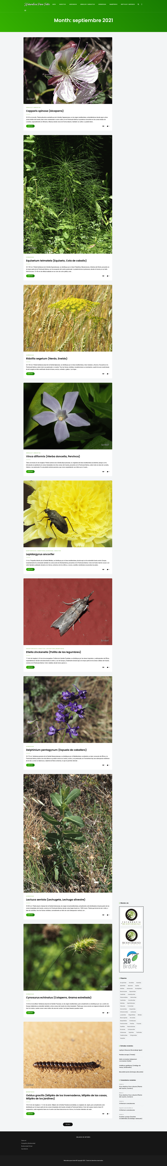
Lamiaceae (133, 1012)
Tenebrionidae (123, 1035)
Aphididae (122, 985)
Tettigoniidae (133, 1035)
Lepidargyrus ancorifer (40, 554)
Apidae (137, 985)
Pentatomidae (123, 1023)
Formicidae (130, 1006)
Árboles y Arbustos (87, 4)
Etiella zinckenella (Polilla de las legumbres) (53, 652)
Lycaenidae (123, 1015)
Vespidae (122, 1038)
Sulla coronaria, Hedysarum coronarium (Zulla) (128, 1060)
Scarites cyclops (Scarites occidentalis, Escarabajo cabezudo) (130, 1117)
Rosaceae (122, 1029)
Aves (54, 4)
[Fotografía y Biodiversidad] (131, 917)
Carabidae (122, 994)
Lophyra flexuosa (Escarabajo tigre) (130, 1050)
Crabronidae (133, 997)
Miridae (140, 1015)
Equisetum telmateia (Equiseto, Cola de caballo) (56, 260)
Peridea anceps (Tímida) (127, 1055)
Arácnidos (73, 4)
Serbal (120, 1084)
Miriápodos (30, 1092)
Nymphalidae (123, 1021)
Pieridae (132, 1023)
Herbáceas (102, 4)
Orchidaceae (132, 1021)
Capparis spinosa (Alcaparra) (45, 111)
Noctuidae (132, 1018)
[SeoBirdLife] (131, 960)
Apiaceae (130, 985)
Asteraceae (130, 988)
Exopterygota (31, 551)
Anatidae (138, 982)
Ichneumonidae (124, 1012)
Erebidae (122, 1003)
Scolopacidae (131, 1029)
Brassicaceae (123, 991)
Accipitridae (123, 982)
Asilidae (122, 988)
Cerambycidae (131, 994)
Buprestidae (133, 991)
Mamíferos (113, 4)
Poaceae (139, 1023)
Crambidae (123, 1000)
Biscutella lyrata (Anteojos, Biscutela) (131, 1072)
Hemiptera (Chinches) (45, 551)
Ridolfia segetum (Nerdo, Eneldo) (46, 358)
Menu (25, 10)
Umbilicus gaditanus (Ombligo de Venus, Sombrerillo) (130, 1066)
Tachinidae (139, 1032)
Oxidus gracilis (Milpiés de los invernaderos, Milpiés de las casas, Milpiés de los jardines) (66, 1097)
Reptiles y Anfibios (128, 4)
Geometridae (123, 1009)
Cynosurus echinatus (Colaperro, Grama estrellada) (59, 997)
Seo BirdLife (24, 1149)
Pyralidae (122, 1026)
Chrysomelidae (124, 997)
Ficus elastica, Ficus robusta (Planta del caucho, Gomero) (130, 1087)
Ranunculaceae (131, 1026)
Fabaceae (122, 1006)
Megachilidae (131, 1015)
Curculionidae (131, 1000)
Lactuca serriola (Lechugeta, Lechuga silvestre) (55, 899)
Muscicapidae (123, 1018)
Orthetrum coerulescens (127, 1103)
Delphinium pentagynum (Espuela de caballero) (56, 750)
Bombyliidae (138, 988)
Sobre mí (23, 1140)
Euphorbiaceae (131, 1003)
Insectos (62, 4)
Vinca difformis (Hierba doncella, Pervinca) (53, 456)
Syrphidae (131, 1032)
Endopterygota (31, 648)
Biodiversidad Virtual (26, 1146)
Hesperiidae (132, 1009)
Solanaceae (123, 1032)
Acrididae (131, 982)
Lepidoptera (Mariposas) (55, 648)
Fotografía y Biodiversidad (28, 1143)
